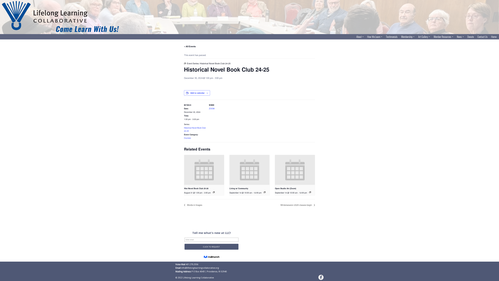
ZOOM (212, 108)
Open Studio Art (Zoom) (285, 188)
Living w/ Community (238, 188)
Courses (187, 138)
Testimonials (392, 36)
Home (494, 36)
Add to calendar (197, 93)
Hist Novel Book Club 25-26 (196, 188)
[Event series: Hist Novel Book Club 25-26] (214, 192)
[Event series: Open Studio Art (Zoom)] (310, 192)
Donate (470, 36)
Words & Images (194, 204)
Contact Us (482, 36)
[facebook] (321, 277)
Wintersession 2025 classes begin (296, 204)
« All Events (190, 46)
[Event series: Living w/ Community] (264, 192)
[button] (363, 36)
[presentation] (204, 170)
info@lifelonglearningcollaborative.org (200, 267)
